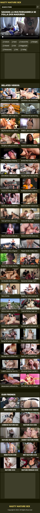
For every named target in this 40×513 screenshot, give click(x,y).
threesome (7, 49)
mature (6, 42)
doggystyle (23, 46)
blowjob (35, 42)
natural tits (24, 42)
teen (15, 42)
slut (14, 46)
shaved (6, 46)
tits (17, 49)
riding (24, 49)
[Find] (37, 7)
